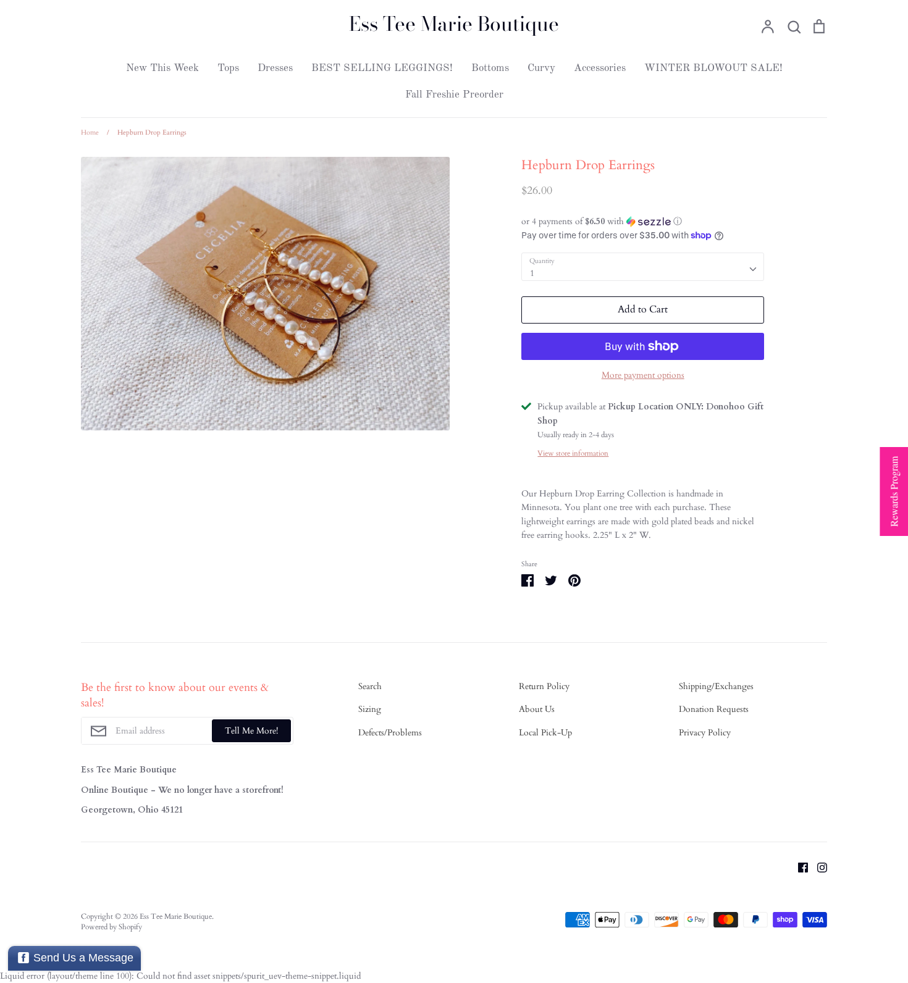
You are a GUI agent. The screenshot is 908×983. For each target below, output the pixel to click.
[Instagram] (817, 867)
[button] (642, 221)
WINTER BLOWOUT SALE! (713, 68)
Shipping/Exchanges (716, 686)
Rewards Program (893, 491)
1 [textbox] (532, 273)
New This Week (162, 68)
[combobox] (642, 267)
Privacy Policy (705, 732)
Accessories (600, 68)
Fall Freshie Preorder (454, 95)
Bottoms (490, 68)
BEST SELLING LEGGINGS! (382, 68)
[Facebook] (798, 867)
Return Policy (544, 686)
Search (370, 686)
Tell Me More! (251, 731)
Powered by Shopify (111, 927)
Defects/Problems (390, 732)
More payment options (643, 375)
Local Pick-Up (545, 732)
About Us (537, 709)
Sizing (369, 709)
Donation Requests (714, 709)
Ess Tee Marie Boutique (454, 24)
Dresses (275, 68)
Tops (228, 68)
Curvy (541, 68)
